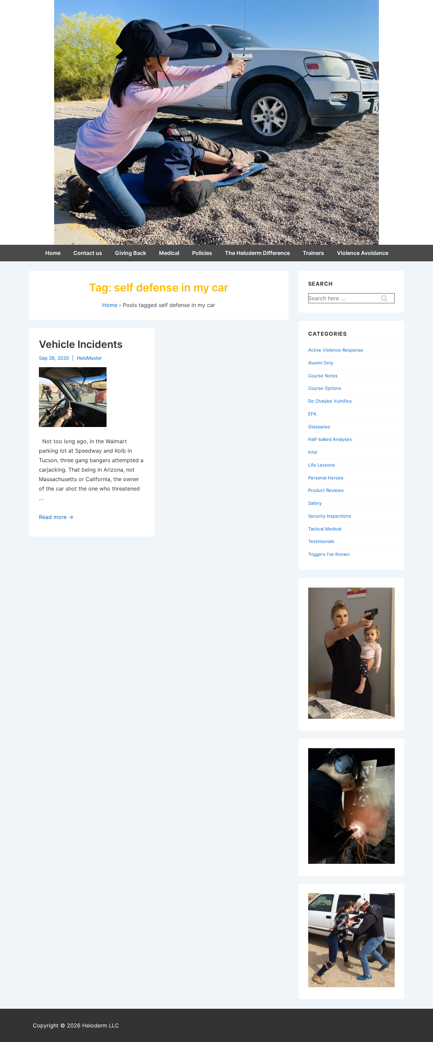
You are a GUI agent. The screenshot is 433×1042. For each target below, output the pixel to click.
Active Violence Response (335, 350)
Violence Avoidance (362, 253)
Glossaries (319, 426)
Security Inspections (329, 516)
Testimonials (321, 541)
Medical (169, 253)
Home (53, 253)
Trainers (313, 253)
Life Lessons (321, 465)
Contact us (87, 253)
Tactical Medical (324, 528)
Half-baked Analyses (330, 439)
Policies (202, 253)
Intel (312, 452)
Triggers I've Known (329, 554)
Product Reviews (326, 490)
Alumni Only (320, 362)
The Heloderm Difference (257, 253)
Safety (315, 503)
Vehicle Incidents (80, 344)
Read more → (56, 517)
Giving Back (130, 253)
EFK (312, 414)
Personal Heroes (325, 477)
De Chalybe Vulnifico (330, 401)
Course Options (324, 388)
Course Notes (323, 375)
